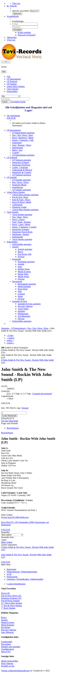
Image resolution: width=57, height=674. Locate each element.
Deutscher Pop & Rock (22, 232)
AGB (9, 574)
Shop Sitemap (7, 663)
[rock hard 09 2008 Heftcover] (15, 517)
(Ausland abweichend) (42, 393)
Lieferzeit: (5, 391)
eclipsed (21, 294)
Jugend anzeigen (25, 249)
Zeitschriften (12, 91)
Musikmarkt (23, 314)
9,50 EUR (5, 530)
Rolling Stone (24, 269)
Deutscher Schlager (20, 162)
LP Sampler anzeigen (21, 180)
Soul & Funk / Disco (21, 199)
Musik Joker (23, 274)
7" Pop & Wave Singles (11, 605)
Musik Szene (23, 276)
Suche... (5, 102)
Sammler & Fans (19, 301)
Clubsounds (17, 204)
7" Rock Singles (8, 608)
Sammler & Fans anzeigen (29, 304)
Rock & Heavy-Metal (21, 202)
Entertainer (17, 142)
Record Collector (25, 306)
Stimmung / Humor (20, 234)
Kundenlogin (13, 16)
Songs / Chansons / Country (24, 227)
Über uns (16, 3)
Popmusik (16, 259)
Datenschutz (12, 577)
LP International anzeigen (23, 133)
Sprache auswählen (20, 11)
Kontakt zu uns (7, 666)
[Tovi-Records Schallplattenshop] (22, 59)
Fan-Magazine (24, 316)
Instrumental (17, 147)
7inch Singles (12, 89)
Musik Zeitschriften (9, 661)
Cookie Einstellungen (16, 584)
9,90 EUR (5, 562)
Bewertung (6, 644)
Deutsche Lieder (19, 207)
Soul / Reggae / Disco (21, 145)
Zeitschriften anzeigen (21, 244)
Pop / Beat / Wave (20, 217)
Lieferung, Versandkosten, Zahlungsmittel (25, 579)
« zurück (10, 338)
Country (15, 152)
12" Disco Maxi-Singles (11, 603)
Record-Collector (8, 630)
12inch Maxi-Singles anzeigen (25, 195)
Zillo (20, 291)
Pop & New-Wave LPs (11, 596)
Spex (20, 266)
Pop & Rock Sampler (10, 600)
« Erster (10, 335)
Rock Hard (22, 289)
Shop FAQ (6, 651)
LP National (12, 81)
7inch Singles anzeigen (22, 214)
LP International (14, 79)
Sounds (21, 264)
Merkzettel (11, 37)
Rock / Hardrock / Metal (22, 138)
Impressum (11, 569)
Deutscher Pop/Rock (21, 165)
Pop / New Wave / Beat (22, 135)
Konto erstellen (24, 32)
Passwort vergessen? (27, 35)
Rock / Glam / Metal (21, 224)
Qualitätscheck (7, 649)
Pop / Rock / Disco (20, 182)
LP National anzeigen (21, 160)
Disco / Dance (18, 219)
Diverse (21, 257)
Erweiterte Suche (18, 102)
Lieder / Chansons (20, 167)
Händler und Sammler (10, 646)
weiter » (10, 340)
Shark (20, 296)
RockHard (5, 627)
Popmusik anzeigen (26, 261)
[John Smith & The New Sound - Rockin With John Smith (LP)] (28, 362)
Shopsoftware (24, 670)
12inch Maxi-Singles (16, 86)
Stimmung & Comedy (21, 172)
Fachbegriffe (6, 642)
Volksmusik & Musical (22, 170)
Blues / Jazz (17, 150)
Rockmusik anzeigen (27, 284)
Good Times (23, 309)
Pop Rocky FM (24, 254)
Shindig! (21, 311)
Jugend (15, 247)
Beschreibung (13, 428)
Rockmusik (17, 281)
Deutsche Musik (19, 185)
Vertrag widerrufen (9, 670)
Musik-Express (24, 271)
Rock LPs (5, 593)
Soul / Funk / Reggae (21, 222)
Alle (8, 76)
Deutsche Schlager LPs (11, 598)
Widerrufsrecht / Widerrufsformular (22, 572)
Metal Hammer (24, 286)
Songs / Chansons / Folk (22, 140)
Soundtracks (17, 187)
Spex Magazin (7, 632)
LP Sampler (12, 84)
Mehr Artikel (6, 542)
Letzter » (10, 343)
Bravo (20, 252)
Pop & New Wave (20, 197)
